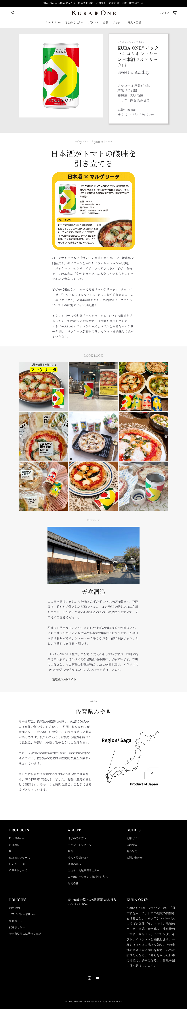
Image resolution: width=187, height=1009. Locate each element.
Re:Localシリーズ (19, 857)
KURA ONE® (80, 1001)
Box (11, 851)
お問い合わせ (135, 857)
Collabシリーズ (18, 870)
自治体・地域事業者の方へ (84, 870)
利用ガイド (133, 838)
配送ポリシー (17, 927)
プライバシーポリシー (22, 914)
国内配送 (132, 845)
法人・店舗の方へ (78, 857)
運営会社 (73, 883)
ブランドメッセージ (80, 845)
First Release (16, 838)
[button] (13, 13)
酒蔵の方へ (74, 864)
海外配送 (132, 851)
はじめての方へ (77, 838)
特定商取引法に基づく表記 (25, 933)
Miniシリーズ (17, 864)
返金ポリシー (17, 921)
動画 (70, 851)
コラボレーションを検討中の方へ (88, 876)
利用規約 (14, 908)
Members (14, 845)
